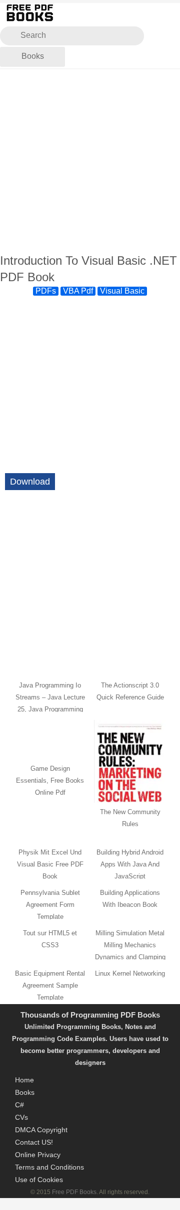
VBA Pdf (78, 291)
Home (24, 1080)
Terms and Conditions (49, 1167)
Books (33, 56)
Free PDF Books (74, 1192)
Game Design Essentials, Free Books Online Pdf (50, 780)
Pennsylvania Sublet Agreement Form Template (50, 904)
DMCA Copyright (41, 1130)
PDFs (46, 291)
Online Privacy (37, 1155)
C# (19, 1105)
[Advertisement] (90, 161)
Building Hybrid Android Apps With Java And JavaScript (130, 864)
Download (30, 482)
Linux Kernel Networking (130, 973)
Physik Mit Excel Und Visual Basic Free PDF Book (50, 864)
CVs (21, 1117)
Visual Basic (122, 291)
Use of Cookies (39, 1180)
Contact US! (34, 1142)
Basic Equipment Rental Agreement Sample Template (50, 985)
